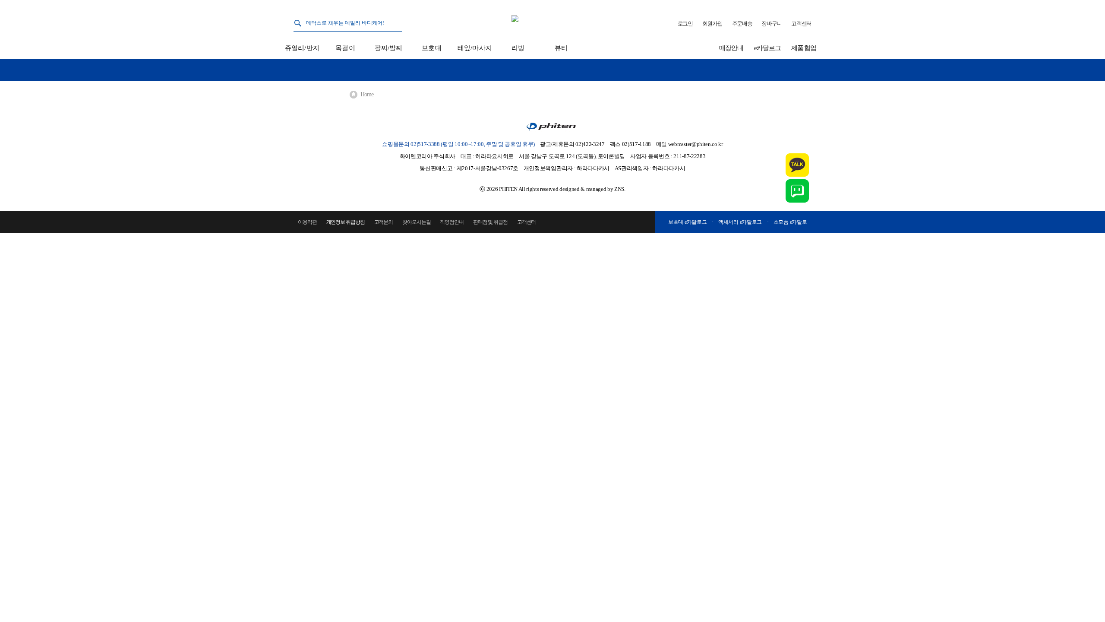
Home (366, 94)
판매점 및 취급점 (490, 222)
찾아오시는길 (416, 222)
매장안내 (731, 47)
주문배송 (742, 23)
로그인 (685, 23)
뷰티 (561, 47)
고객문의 (383, 222)
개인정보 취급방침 (345, 222)
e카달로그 (767, 47)
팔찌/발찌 (389, 47)
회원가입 (712, 23)
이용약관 (307, 222)
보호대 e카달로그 (687, 222)
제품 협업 (804, 47)
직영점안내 (452, 222)
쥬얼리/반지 (302, 47)
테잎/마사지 (475, 47)
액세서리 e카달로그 (740, 222)
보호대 (431, 47)
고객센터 (801, 23)
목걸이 (345, 47)
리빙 (517, 47)
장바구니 (771, 23)
